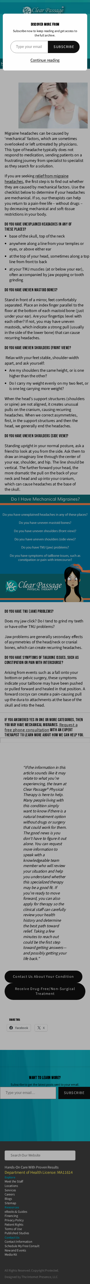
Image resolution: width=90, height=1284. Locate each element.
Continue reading (45, 60)
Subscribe (64, 46)
